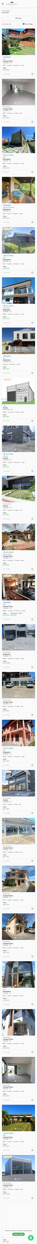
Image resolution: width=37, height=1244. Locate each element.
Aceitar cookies (18, 1234)
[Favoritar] (32, 74)
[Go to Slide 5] (20, 52)
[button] (18, 42)
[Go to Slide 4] (19, 52)
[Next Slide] (33, 42)
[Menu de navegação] (3, 4)
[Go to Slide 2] (16, 52)
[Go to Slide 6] (21, 52)
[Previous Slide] (4, 42)
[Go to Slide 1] (15, 52)
